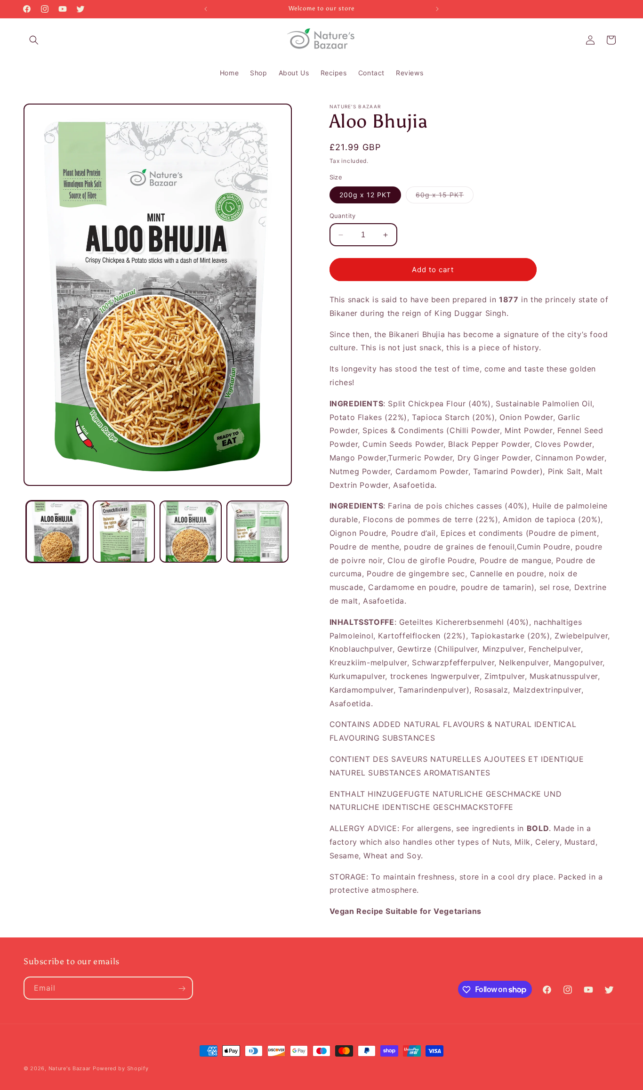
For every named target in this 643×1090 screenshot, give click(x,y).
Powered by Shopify (121, 1068)
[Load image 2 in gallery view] (124, 532)
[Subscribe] (181, 988)
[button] (34, 40)
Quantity (343, 215)
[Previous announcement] (205, 9)
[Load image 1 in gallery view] (57, 532)
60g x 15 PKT (445, 196)
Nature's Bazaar (69, 1068)
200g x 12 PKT (365, 195)
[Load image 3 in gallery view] (191, 532)
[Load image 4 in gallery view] (257, 532)
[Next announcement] (437, 9)
